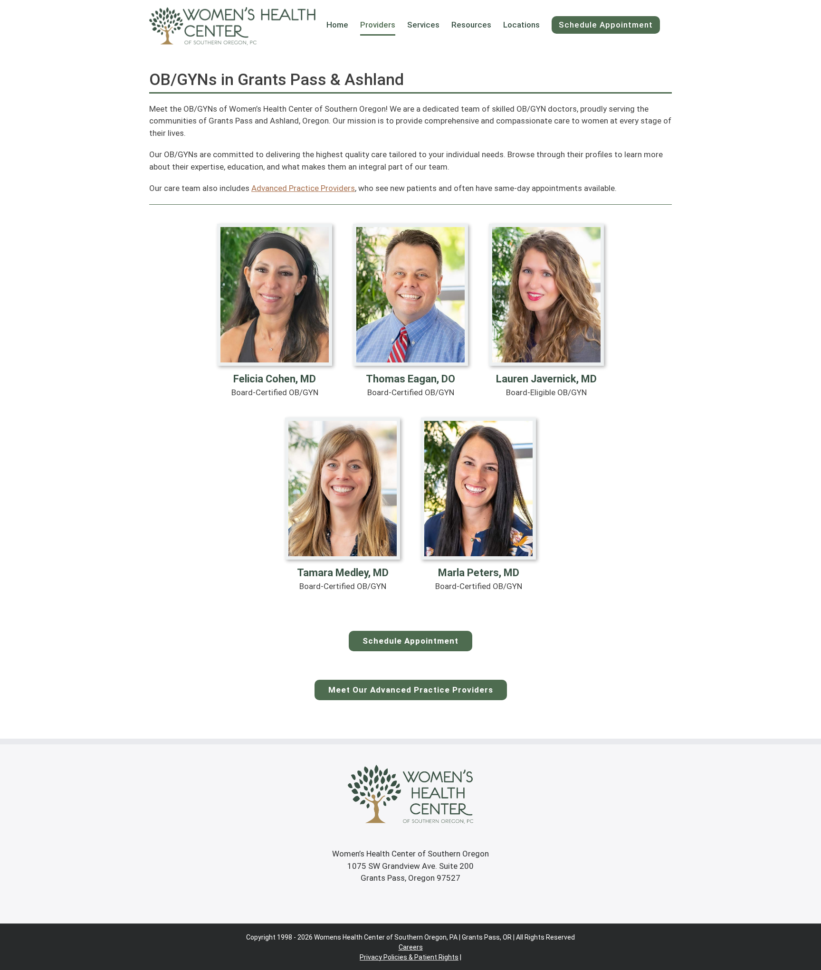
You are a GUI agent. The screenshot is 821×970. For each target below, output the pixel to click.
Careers (411, 947)
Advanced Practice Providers (303, 188)
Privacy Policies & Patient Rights (409, 957)
